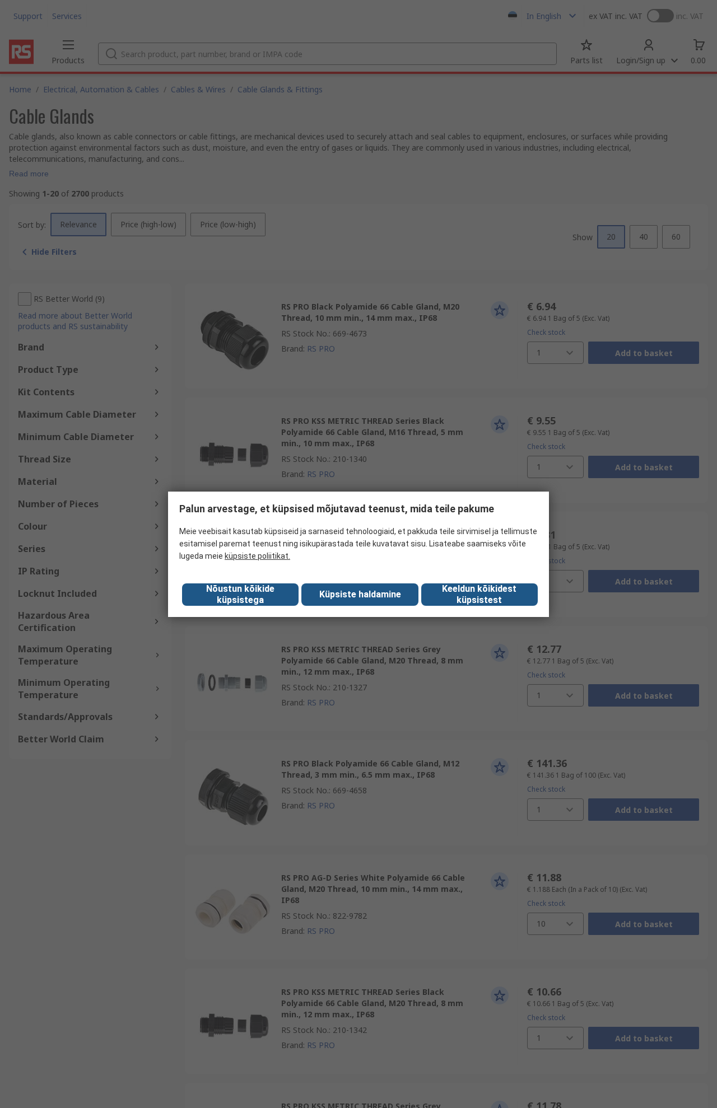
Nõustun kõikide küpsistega (240, 594)
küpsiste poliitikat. (257, 555)
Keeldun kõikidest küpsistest (479, 594)
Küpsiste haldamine (360, 594)
